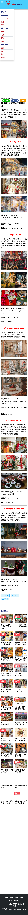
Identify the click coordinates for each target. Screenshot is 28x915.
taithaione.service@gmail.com (17, 909)
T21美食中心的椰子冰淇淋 (7, 771)
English (16, 901)
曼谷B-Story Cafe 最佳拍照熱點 (7, 724)
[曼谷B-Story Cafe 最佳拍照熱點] (7, 716)
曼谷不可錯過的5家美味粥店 (20, 771)
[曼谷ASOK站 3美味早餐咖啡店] (7, 636)
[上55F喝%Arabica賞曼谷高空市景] (21, 667)
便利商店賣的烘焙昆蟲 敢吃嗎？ (7, 802)
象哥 (3, 51)
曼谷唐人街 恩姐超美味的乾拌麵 (20, 739)
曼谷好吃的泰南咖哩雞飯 (21, 787)
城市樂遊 (4, 28)
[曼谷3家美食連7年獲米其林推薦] (21, 701)
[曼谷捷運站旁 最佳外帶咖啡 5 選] (21, 636)
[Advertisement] (14, 77)
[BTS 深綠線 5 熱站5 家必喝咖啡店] (21, 618)
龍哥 (3, 57)
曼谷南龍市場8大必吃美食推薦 (7, 690)
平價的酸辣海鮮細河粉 (7, 787)
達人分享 (4, 44)
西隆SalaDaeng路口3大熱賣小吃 (7, 708)
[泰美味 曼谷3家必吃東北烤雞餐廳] (21, 652)
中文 (10, 901)
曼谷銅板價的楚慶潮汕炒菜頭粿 (7, 659)
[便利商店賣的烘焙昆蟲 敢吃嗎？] (7, 795)
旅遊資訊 (4, 15)
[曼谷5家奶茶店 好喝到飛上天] (7, 732)
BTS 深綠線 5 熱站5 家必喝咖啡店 (21, 626)
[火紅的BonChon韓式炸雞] (21, 748)
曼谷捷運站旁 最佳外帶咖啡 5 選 (20, 643)
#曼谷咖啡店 (14, 595)
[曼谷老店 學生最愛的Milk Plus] (21, 716)
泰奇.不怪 (4, 19)
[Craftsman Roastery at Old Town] (21, 683)
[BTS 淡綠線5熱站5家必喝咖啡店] (7, 667)
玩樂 (3, 31)
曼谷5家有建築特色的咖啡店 (7, 755)
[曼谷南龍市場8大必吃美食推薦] (7, 683)
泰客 (3, 48)
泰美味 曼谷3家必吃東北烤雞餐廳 (21, 659)
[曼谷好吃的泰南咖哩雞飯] (21, 779)
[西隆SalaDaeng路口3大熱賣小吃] (7, 701)
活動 (3, 25)
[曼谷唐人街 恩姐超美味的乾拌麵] (21, 732)
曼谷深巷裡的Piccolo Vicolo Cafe (6, 627)
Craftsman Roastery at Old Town (20, 691)
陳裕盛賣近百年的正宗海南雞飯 (21, 802)
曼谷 (3, 98)
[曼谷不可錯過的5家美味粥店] (21, 763)
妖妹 (3, 54)
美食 (3, 35)
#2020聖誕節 (5, 595)
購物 (3, 38)
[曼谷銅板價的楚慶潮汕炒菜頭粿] (7, 652)
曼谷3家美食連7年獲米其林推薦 (20, 708)
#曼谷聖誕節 (5, 599)
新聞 (3, 22)
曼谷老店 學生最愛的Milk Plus (21, 724)
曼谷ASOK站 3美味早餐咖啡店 (6, 643)
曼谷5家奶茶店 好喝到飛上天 (7, 739)
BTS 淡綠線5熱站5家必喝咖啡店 (7, 675)
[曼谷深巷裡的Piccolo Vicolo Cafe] (7, 618)
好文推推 (22, 100)
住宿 (3, 41)
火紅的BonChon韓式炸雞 (20, 755)
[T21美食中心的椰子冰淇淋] (7, 763)
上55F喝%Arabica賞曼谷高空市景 (21, 675)
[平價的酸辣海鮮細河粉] (7, 779)
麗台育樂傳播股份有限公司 (16, 904)
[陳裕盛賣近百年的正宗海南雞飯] (21, 795)
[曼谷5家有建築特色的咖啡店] (7, 748)
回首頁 (3, 12)
